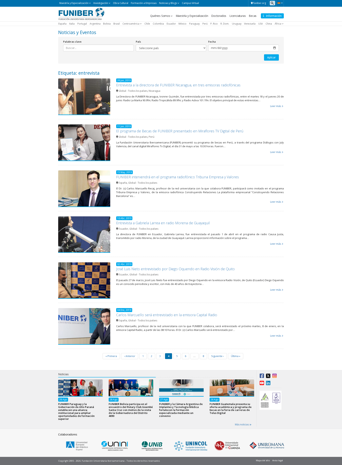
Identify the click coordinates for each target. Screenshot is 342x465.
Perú (205, 23)
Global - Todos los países (133, 91)
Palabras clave (72, 41)
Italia (72, 23)
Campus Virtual (190, 3)
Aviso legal (277, 460)
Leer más (275, 106)
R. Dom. (224, 23)
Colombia (158, 23)
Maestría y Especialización (73, 3)
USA (260, 23)
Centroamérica (131, 23)
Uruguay (236, 23)
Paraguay (194, 23)
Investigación (100, 3)
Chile (147, 23)
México (182, 23)
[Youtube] (262, 384)
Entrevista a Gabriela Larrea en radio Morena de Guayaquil (163, 223)
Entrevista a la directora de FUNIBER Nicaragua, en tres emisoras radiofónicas (178, 85)
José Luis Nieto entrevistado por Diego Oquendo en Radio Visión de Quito (175, 268)
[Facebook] (262, 376)
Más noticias (242, 424)
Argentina (95, 23)
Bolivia (107, 23)
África (278, 23)
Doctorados (218, 16)
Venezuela (250, 23)
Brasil (116, 23)
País (138, 41)
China (269, 23)
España (62, 23)
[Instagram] (274, 376)
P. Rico (214, 23)
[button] (280, 3)
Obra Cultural (120, 3)
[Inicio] (81, 13)
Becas (252, 16)
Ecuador (171, 23)
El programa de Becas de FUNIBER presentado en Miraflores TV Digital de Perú (179, 131)
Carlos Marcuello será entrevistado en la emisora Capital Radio (166, 314)
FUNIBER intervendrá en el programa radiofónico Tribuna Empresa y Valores (177, 177)
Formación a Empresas (144, 3)
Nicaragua (154, 91)
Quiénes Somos (160, 16)
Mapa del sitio (263, 460)
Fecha (212, 41)
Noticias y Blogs (168, 3)
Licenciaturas (237, 16)
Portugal (82, 23)
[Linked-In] (268, 384)
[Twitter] (268, 376)
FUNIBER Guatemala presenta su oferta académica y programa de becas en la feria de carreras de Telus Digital (231, 408)
